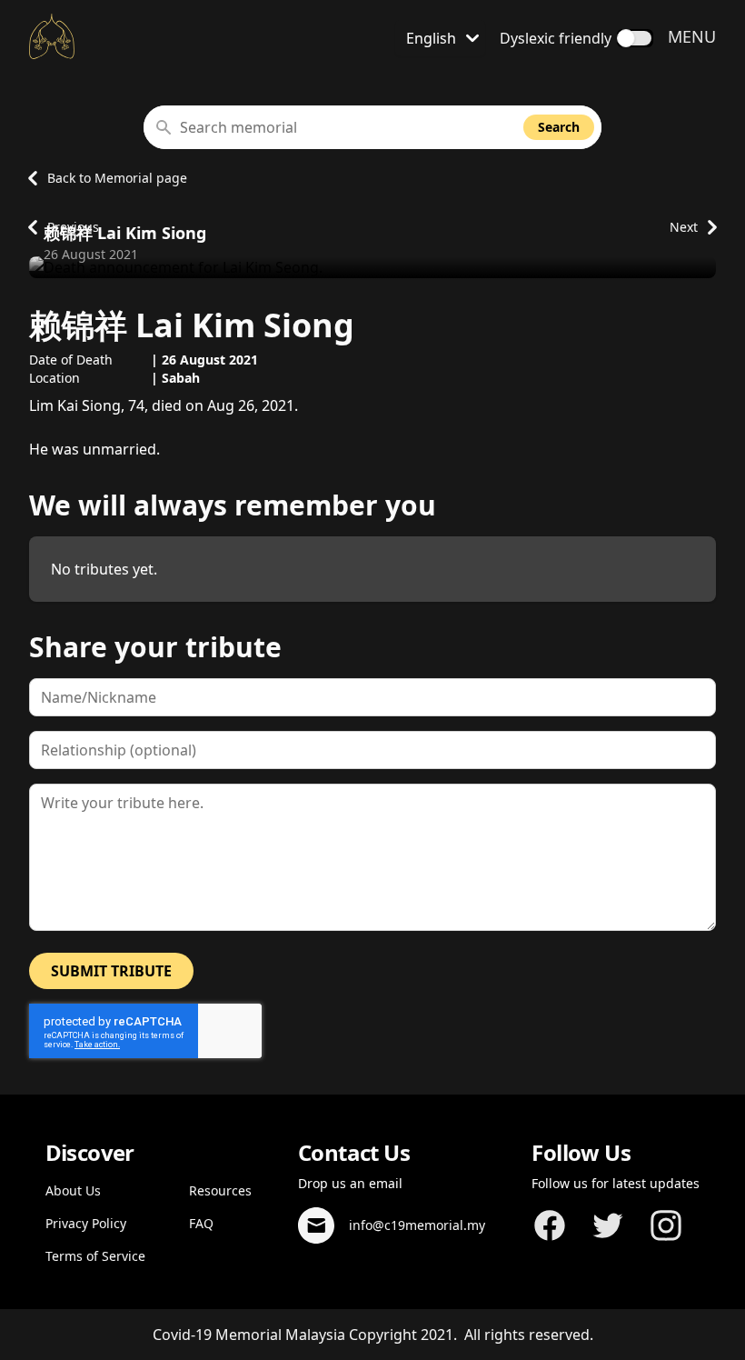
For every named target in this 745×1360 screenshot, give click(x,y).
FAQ (201, 1223)
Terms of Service (95, 1256)
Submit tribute (111, 971)
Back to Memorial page (117, 177)
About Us (73, 1190)
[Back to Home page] (51, 36)
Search (559, 126)
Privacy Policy (85, 1223)
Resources (220, 1190)
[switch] (635, 38)
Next (684, 226)
